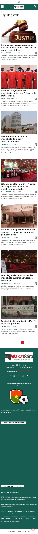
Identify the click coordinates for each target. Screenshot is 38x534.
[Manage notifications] (33, 529)
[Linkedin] (15, 376)
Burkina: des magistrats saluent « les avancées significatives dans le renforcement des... (18, 47)
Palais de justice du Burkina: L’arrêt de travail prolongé (18, 322)
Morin (3, 98)
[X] (23, 376)
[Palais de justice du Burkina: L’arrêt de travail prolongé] (19, 307)
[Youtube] (28, 376)
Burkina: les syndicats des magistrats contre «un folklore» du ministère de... (18, 93)
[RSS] (19, 376)
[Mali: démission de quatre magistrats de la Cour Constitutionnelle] (19, 122)
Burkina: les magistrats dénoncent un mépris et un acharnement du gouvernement (18, 232)
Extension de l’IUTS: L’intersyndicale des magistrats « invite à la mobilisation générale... (19, 186)
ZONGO (3, 518)
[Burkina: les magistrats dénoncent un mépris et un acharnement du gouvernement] (19, 216)
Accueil (2, 11)
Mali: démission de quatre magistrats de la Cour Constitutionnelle (14, 139)
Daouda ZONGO (6, 53)
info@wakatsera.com (24, 372)
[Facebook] (10, 376)
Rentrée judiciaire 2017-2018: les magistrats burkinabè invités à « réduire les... (17, 278)
